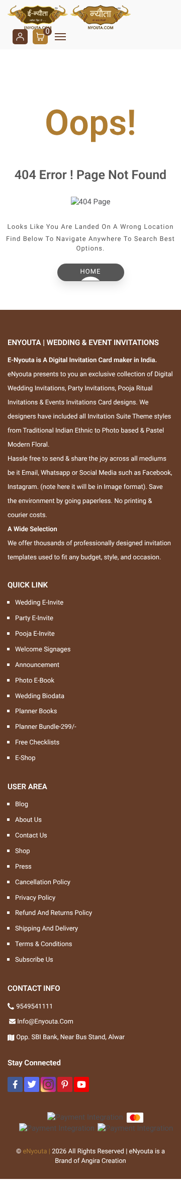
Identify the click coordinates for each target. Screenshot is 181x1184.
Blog (21, 804)
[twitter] (31, 1084)
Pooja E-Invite (35, 634)
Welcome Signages (42, 649)
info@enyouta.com (45, 1022)
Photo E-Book (34, 681)
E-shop (25, 758)
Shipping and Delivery (46, 929)
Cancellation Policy (42, 882)
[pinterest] (64, 1084)
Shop (22, 851)
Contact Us (31, 835)
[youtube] (81, 1084)
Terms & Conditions (43, 944)
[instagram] (48, 1084)
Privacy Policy (35, 898)
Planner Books (36, 711)
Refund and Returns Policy (53, 913)
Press (23, 867)
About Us (28, 820)
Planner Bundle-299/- (45, 727)
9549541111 (34, 1006)
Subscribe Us (34, 960)
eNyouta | (36, 1151)
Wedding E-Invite (39, 603)
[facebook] (15, 1084)
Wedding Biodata (39, 696)
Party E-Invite (34, 618)
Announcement (37, 665)
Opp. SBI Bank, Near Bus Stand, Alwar (70, 1037)
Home (90, 272)
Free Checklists (37, 742)
